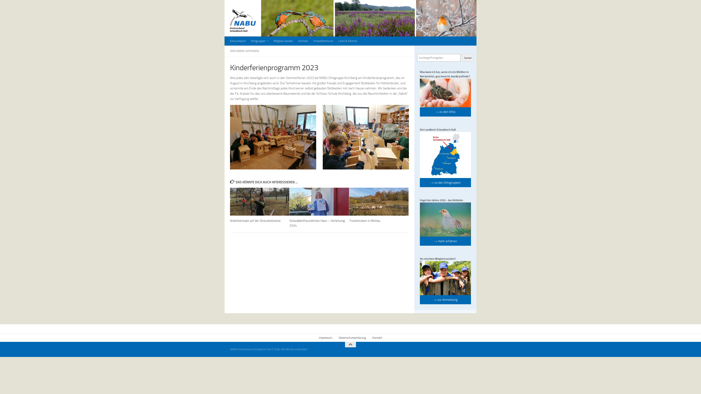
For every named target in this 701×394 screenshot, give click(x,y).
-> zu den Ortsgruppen (445, 182)
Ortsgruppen (258, 41)
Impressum (325, 337)
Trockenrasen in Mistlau (364, 221)
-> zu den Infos (445, 112)
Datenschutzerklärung (352, 337)
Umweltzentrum (323, 41)
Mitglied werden (283, 41)
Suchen (468, 58)
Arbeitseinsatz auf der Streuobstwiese (255, 221)
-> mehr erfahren (445, 241)
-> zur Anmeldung (445, 300)
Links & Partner (347, 41)
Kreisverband (238, 41)
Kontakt (303, 41)
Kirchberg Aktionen (244, 51)
